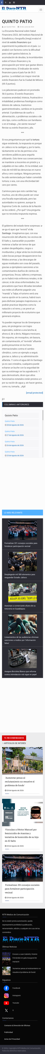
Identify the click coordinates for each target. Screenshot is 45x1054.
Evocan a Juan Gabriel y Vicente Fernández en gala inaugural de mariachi (24, 958)
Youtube (15, 1003)
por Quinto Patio (9, 27)
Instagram (16, 995)
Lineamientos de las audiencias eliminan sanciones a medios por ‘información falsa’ (21, 609)
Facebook (16, 988)
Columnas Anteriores (16, 404)
